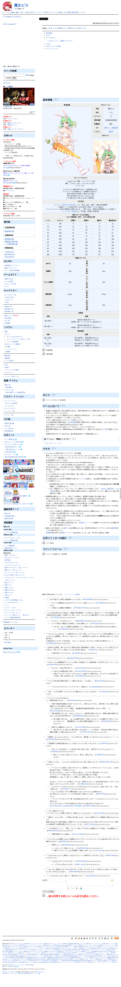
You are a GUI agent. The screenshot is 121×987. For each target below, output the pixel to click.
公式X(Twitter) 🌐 (10, 452)
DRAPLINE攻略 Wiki (54, 962)
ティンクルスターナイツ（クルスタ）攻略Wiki (74, 951)
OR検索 (8, 78)
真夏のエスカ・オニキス (15, 129)
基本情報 (49, 33)
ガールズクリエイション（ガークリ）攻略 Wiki (34, 953)
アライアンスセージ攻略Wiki (21, 951)
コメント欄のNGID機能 (12, 270)
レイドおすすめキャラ (15, 336)
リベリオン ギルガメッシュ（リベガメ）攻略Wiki (37, 956)
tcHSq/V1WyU (81, 668)
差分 (31, 12)
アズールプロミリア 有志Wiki (24, 954)
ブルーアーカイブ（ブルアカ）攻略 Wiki (93, 945)
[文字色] (68, 888)
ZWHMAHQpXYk (106, 762)
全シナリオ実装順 (11, 403)
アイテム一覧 (9, 390)
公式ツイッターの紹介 (53, 46)
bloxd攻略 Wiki (6, 962)
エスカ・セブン (12, 118)
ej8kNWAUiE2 (64, 841)
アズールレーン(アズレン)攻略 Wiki (58, 943)
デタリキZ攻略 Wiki (54, 945)
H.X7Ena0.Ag (99, 850)
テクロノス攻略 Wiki (97, 960)
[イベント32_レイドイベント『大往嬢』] (19, 96)
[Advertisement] (20, 48)
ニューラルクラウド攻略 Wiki (17, 948)
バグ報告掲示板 (11, 244)
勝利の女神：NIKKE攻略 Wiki (81, 949)
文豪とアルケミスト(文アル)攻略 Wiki (20, 943)
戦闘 (6, 331)
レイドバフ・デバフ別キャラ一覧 (19, 339)
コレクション (9, 372)
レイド (8, 334)
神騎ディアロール (67, 533)
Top (15, 9)
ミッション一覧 (10, 411)
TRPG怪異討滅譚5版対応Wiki (74, 960)
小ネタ (48, 44)
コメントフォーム (52, 48)
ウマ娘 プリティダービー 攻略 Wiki (93, 946)
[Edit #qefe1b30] (53, 394)
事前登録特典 (9, 431)
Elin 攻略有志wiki (29, 957)
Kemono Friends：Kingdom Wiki (107, 951)
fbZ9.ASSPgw (100, 681)
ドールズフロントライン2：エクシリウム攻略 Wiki (48, 949)
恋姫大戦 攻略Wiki (87, 960)
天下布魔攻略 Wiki (55, 948)
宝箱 (6, 365)
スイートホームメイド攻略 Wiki (54, 953)
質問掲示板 (9, 239)
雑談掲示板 (9, 231)
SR (11, 297)
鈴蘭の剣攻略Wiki (19, 956)
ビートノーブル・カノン (12, 612)
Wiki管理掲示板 (9, 257)
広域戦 (8, 346)
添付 (46, 12)
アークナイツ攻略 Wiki (85, 943)
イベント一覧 (9, 415)
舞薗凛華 (115, 128)
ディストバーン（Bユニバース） (15, 572)
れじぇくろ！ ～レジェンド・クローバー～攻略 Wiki (37, 948)
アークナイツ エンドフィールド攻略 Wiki (25, 949)
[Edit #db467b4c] (65, 548)
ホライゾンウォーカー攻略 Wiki (26, 960)
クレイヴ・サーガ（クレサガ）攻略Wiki (38, 951)
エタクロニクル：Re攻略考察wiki (69, 957)
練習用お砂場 (9, 518)
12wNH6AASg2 (82, 848)
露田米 (111, 132)
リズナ (82, 479)
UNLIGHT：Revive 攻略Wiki (9, 954)
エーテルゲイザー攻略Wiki (55, 951)
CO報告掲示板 (9, 252)
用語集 (7, 423)
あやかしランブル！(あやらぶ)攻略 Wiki (15, 945)
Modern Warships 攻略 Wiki (70, 953)
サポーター (9, 300)
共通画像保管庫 (10, 516)
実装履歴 (7, 323)
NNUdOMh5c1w (81, 621)
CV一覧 (7, 320)
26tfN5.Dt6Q (110, 855)
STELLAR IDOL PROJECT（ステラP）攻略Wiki (72, 959)
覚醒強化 (7, 358)
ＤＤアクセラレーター (12, 562)
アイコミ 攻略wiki (62, 960)
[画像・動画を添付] (81, 888)
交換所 (7, 367)
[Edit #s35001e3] (53, 448)
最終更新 (75, 12)
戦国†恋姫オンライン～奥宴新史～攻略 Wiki (73, 946)
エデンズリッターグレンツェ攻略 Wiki (52, 946)
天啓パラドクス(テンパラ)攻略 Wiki (106, 948)
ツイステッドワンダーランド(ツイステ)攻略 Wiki (37, 945)
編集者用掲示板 (10, 254)
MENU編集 (7, 642)
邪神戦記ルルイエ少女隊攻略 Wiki (19, 962)
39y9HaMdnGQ (79, 716)
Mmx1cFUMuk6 (78, 834)
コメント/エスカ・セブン (13, 538)
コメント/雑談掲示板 (11, 540)
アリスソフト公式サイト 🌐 (13, 444)
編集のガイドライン (11, 268)
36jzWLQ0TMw (73, 658)
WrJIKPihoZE (50, 739)
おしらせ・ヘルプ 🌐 (11, 454)
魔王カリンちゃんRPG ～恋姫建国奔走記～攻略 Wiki (47, 957)
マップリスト (12, 349)
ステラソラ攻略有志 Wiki (109, 959)
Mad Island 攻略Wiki (48, 954)
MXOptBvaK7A (80, 608)
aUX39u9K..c (65, 789)
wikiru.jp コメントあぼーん (8, 971)
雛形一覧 (7, 513)
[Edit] (57, 99)
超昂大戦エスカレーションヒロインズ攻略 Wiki (16, 946)
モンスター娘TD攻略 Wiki (91, 948)
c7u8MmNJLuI (101, 755)
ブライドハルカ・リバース (13, 610)
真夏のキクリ (12, 125)
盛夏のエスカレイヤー (15, 123)
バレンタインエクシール (12, 565)
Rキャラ (82, 28)
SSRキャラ (62, 28)
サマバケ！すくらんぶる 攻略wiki (91, 954)
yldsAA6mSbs (53, 664)
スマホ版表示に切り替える (12, 17)
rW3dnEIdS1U (107, 721)
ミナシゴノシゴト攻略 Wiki (35, 946)
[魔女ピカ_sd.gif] (105, 157)
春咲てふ (107, 128)
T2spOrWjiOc (90, 876)
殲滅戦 (8, 351)
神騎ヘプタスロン (10, 555)
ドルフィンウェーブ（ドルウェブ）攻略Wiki (100, 949)
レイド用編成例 (13, 341)
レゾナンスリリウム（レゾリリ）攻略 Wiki (70, 962)
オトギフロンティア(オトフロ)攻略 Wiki (40, 943)
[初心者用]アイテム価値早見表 (15, 392)
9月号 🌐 (6, 167)
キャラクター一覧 (10, 295)
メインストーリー (10, 401)
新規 (60, 12)
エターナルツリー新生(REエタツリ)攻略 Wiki (46, 960)
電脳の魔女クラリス (11, 548)
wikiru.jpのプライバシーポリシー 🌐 (11, 973)
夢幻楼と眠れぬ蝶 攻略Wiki (71, 956)
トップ (5, 12)
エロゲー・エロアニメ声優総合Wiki (93, 959)
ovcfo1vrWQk (80, 727)
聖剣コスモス (9, 592)
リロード (52, 12)
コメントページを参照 (72, 594)
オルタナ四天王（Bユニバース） (15, 575)
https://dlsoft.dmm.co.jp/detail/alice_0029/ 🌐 (65, 806)
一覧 (64, 12)
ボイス (48, 35)
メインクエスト (10, 406)
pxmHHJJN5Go (81, 671)
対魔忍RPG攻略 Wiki (73, 943)
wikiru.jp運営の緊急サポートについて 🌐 (30, 973)
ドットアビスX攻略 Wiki (87, 962)
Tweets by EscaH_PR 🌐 (11, 652)
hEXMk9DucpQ (67, 845)
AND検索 (31, 75)
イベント (7, 83)
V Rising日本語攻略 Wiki (67, 949)
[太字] (77, 888)
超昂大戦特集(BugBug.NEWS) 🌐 (15, 457)
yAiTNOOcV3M (88, 806)
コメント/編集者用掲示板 (13, 617)
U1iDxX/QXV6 (81, 861)
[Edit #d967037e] (73, 438)
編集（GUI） (20, 12)
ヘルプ (81, 12)
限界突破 (7, 355)
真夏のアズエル (10, 590)
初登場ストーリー (85, 523)
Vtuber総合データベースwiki (103, 956)
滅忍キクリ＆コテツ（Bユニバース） (16, 567)
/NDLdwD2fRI (74, 871)
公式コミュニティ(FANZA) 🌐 (14, 442)
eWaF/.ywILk (80, 864)
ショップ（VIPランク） (12, 376)
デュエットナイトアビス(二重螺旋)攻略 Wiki (105, 957)
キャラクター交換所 (12, 370)
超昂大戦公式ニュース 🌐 (14, 449)
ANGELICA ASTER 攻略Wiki (17, 957)
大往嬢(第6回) (7, 106)
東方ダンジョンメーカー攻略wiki (86, 957)
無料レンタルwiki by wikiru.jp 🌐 (10, 966)
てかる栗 (104, 429)
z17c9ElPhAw (103, 743)
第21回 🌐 (6, 175)
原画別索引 (8, 318)
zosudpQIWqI (94, 687)
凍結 (27, 12)
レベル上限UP (9, 360)
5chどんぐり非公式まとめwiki (57, 956)
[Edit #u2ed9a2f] (62, 405)
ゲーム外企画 (9, 428)
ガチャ (7, 286)
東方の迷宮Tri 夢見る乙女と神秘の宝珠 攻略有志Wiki (46, 959)
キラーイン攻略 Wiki (33, 962)
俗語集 (12, 423)
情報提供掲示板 (11, 242)
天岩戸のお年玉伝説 (69, 205)
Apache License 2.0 (39, 971)
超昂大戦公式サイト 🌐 (13, 447)
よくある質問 (9, 281)
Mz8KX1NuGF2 (52, 831)
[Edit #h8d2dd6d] (70, 537)
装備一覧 (7, 385)
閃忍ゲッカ (8, 585)
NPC (7, 302)
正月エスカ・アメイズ (12, 557)
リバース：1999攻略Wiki (92, 951)
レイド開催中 (9, 86)
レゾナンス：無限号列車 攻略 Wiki (87, 956)
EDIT (33, 112)
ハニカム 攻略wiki (18, 953)
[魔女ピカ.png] (67, 141)
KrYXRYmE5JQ (86, 732)
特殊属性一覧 (9, 311)
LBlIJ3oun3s (72, 700)
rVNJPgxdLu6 (95, 623)
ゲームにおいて (51, 38)
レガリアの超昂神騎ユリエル (14, 600)
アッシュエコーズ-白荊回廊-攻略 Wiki (87, 953)
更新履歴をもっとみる (10, 622)
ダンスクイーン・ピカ (53, 443)
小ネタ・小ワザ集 (10, 284)
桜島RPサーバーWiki (37, 954)
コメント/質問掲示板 (11, 532)
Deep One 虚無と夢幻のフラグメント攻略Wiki (71, 945)
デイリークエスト (10, 408)
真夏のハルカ (9, 587)
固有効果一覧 (9, 309)
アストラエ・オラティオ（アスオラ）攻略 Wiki (105, 962)
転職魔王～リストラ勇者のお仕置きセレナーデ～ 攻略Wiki (68, 954)
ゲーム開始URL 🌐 (11, 439)
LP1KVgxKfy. (104, 691)
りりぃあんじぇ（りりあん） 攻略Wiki (106, 953)
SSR (7, 297)
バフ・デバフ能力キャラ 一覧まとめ (17, 615)
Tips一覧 (7, 426)
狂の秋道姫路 (72, 422)
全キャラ (52, 28)
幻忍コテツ (8, 595)
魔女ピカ (21, 5)
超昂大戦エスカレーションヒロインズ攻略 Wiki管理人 (21, 965)
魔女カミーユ (9, 582)
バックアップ (39, 12)
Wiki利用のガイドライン (12, 265)
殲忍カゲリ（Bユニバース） (14, 570)
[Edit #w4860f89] (55, 99)
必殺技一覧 (8, 306)
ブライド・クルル (10, 607)
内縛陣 (7, 597)
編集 (12, 12)
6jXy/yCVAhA (99, 813)
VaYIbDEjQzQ (101, 603)
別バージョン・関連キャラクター (61, 41)
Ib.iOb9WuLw (77, 653)
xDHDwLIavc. (94, 650)
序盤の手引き (9, 279)
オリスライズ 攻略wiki (105, 954)
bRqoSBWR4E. (88, 599)
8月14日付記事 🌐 (9, 183)
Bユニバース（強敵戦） (13, 344)
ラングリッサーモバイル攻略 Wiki (99, 943)
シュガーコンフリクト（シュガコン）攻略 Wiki (72, 948)
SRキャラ (73, 28)
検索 (69, 12)
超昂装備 (9, 387)
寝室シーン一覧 (10, 315)
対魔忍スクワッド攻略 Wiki (109, 960)
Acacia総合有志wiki (43, 962)
